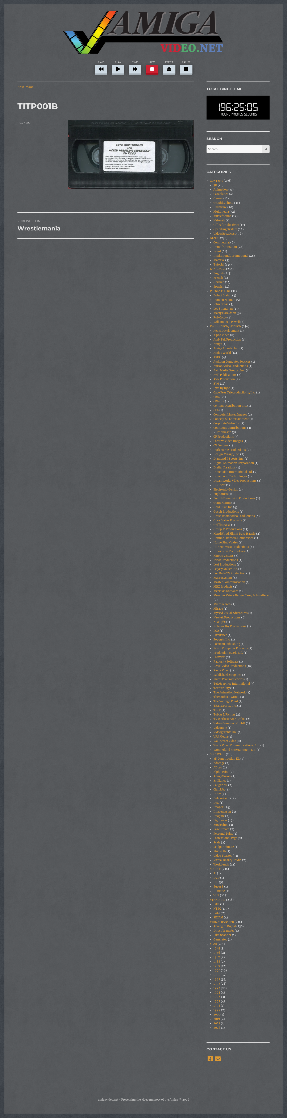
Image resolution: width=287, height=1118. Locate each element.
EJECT (169, 62)
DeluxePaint (221, 798)
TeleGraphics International (231, 683)
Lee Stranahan (223, 308)
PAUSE (186, 62)
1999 (216, 1010)
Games (218, 198)
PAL (216, 913)
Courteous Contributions (229, 428)
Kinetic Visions (223, 556)
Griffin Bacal (221, 525)
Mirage (218, 608)
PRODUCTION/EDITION (225, 326)
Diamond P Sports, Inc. (228, 458)
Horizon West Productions (231, 547)
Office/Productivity (226, 225)
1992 (216, 979)
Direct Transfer (223, 931)
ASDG (217, 357)
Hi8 (215, 882)
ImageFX (219, 807)
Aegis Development (226, 331)
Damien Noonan (224, 300)
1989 (216, 966)
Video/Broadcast (224, 233)
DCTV (217, 794)
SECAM (218, 917)
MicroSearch (222, 604)
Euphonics (220, 494)
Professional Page (225, 838)
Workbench (221, 864)
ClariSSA (219, 789)
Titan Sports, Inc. (225, 706)
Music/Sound (222, 216)
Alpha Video (221, 335)
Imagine (219, 816)
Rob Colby (220, 317)
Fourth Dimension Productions (234, 498)
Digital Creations (224, 467)
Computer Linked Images (230, 414)
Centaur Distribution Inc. (230, 406)
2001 (216, 1014)
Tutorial (218, 264)
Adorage (219, 763)
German (218, 282)
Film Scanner (222, 935)
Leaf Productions (224, 564)
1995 (216, 992)
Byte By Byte (221, 388)
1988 (216, 961)
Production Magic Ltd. (228, 653)
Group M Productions (227, 529)
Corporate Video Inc (226, 423)
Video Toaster (222, 856)
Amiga (217, 344)
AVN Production (224, 379)
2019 (216, 1019)
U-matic (219, 891)
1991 (216, 975)
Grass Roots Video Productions (234, 516)
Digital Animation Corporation (233, 463)
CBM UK (218, 401)
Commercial (221, 242)
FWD (135, 62)
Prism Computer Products (230, 648)
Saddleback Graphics (227, 675)
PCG (216, 631)
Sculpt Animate (223, 847)
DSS (216, 803)
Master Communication (229, 582)
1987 (216, 957)
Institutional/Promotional (230, 256)
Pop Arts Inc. (221, 639)
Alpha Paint (221, 772)
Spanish (218, 286)
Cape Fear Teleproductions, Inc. (234, 392)
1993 (216, 983)
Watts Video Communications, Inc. (236, 745)
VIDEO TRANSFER (222, 922)
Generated (220, 939)
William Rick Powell (226, 322)
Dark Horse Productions (229, 450)
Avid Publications (225, 375)
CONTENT (216, 181)
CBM (216, 397)
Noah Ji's (219, 622)
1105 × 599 (23, 122)
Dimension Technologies (230, 476)
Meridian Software (225, 591)
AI (214, 873)
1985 (216, 948)
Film (216, 904)
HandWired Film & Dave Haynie (234, 533)
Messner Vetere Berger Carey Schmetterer (241, 595)
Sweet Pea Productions (228, 679)
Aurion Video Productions (230, 366)
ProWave (219, 657)
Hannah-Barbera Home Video (233, 538)
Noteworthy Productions (229, 626)
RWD (101, 62)
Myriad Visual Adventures (230, 613)
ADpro (217, 767)
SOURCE (215, 869)
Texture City (221, 688)
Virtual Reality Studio (227, 860)
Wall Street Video (224, 741)
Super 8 (218, 886)
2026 (216, 1028)
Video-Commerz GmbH (229, 723)
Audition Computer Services (232, 361)
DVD (216, 878)
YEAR (213, 944)
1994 (216, 988)
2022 (216, 1023)
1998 (216, 1006)
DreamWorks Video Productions (235, 481)
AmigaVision (222, 776)
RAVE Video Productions (229, 666)
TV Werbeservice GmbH (229, 719)
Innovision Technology (229, 551)
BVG (216, 383)
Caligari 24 (220, 785)
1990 (216, 970)
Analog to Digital (224, 926)
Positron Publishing (226, 644)
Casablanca (220, 194)
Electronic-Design (225, 489)
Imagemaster (222, 811)
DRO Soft (219, 485)
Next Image (25, 86)
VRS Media (220, 736)
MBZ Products (223, 586)
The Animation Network (229, 692)
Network (219, 220)
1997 (216, 1001)
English (218, 273)
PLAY (118, 62)
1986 (216, 953)
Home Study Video (225, 542)
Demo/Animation (225, 247)
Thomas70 (224, 432)
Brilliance (219, 781)
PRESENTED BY (220, 291)
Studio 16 (219, 851)
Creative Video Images (228, 441)
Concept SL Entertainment (231, 419)
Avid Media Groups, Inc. (229, 370)
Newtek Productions (227, 617)
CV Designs (221, 445)
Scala (216, 842)
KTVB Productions (225, 560)
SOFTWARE (217, 754)
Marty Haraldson (224, 313)
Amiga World (222, 353)
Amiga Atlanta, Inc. (226, 348)
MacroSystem (222, 578)
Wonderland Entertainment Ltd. (234, 750)
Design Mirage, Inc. (226, 454)
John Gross (221, 304)
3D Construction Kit (226, 758)
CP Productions (223, 436)
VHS (216, 895)
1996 (216, 997)
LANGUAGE (217, 269)
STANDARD (217, 900)
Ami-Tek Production (227, 339)
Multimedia (221, 211)
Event (217, 251)
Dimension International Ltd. (233, 472)
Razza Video (221, 670)
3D (215, 185)
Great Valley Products (227, 520)
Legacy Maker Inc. (225, 569)
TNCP (217, 710)
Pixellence (220, 635)
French (218, 278)
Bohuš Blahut (222, 295)
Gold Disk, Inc (222, 507)
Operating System (225, 229)
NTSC (217, 908)
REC (152, 62)
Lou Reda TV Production (229, 573)
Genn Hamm (222, 503)
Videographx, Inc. (225, 732)
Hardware (220, 207)
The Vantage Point (225, 701)
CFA (216, 410)
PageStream (221, 829)
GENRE (214, 238)
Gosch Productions (226, 511)
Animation (220, 189)
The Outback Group (226, 697)
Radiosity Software (225, 661)
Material (219, 260)
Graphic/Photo (223, 203)
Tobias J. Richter (224, 714)
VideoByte (220, 728)
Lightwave (220, 820)
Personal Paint (223, 833)
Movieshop (220, 825)
